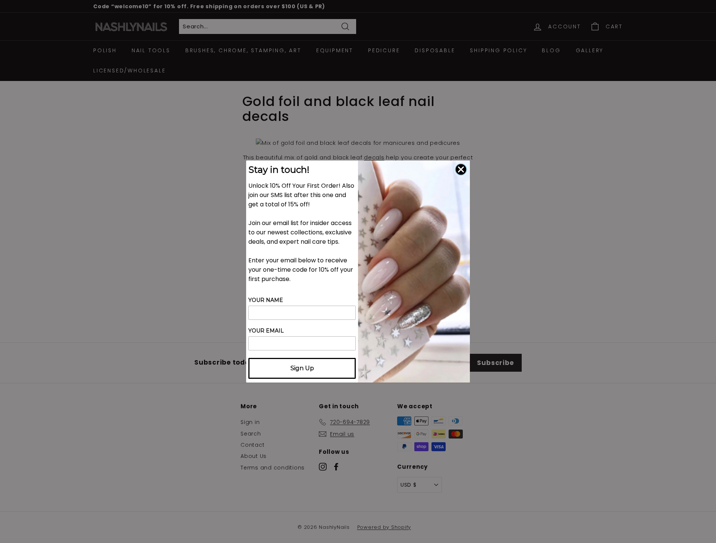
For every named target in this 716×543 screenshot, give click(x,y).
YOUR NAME (265, 300)
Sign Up (302, 368)
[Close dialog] (461, 169)
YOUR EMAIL (266, 330)
